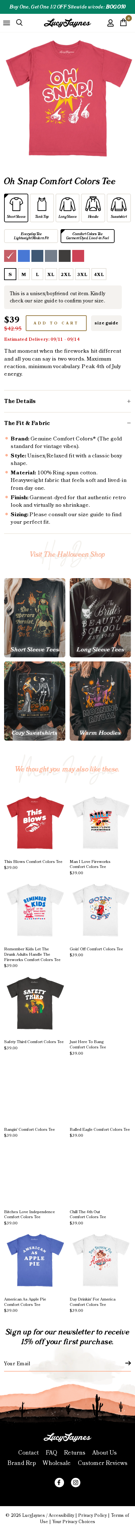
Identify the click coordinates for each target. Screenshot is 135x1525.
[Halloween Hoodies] (100, 701)
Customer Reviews (102, 1463)
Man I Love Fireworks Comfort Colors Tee (90, 867)
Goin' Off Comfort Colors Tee (96, 952)
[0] (123, 24)
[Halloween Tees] (34, 617)
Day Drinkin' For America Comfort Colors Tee (93, 1305)
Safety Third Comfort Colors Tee (34, 1045)
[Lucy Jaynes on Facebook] (59, 1482)
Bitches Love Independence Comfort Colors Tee (29, 1217)
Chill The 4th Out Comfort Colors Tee (88, 1217)
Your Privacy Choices (73, 1522)
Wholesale (57, 1463)
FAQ (51, 1453)
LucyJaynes (33, 1515)
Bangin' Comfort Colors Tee (29, 1132)
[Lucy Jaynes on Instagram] (75, 1482)
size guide (106, 323)
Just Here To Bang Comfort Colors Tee (88, 1047)
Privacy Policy (92, 1515)
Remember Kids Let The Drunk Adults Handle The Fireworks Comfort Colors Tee (32, 958)
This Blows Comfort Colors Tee (33, 864)
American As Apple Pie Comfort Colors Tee (25, 1305)
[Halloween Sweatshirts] (34, 701)
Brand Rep (22, 1463)
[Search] (19, 23)
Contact (28, 1453)
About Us (104, 1453)
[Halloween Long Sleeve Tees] (100, 617)
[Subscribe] (124, 1363)
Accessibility (61, 1515)
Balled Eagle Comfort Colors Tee (100, 1132)
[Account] (110, 27)
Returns (74, 1453)
